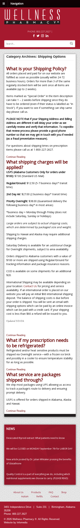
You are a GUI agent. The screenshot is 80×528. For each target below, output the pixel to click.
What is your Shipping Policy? (36, 68)
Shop (64, 492)
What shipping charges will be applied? (37, 164)
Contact (55, 496)
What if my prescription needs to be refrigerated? (37, 343)
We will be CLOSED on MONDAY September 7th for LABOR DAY (39, 448)
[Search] (71, 43)
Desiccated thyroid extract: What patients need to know (35, 438)
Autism (24, 496)
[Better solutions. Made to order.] (32, 22)
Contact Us (30, 286)
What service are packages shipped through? (33, 377)
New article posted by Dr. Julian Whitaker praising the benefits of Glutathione (38, 461)
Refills (39, 496)
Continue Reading (15, 156)
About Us (18, 492)
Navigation (16, 3)
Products (36, 492)
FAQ (51, 492)
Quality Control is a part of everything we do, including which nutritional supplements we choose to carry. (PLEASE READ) (38, 476)
